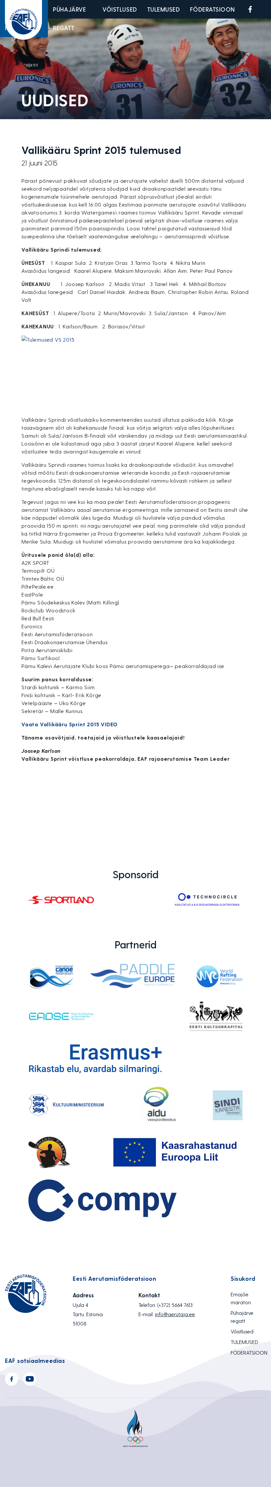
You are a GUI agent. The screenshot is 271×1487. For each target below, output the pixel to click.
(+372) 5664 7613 (175, 1305)
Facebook (250, 9)
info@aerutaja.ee (175, 1314)
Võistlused (119, 9)
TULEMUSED (163, 9)
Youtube (265, 9)
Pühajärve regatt (69, 18)
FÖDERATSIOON (212, 9)
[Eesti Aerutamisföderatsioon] (23, 20)
